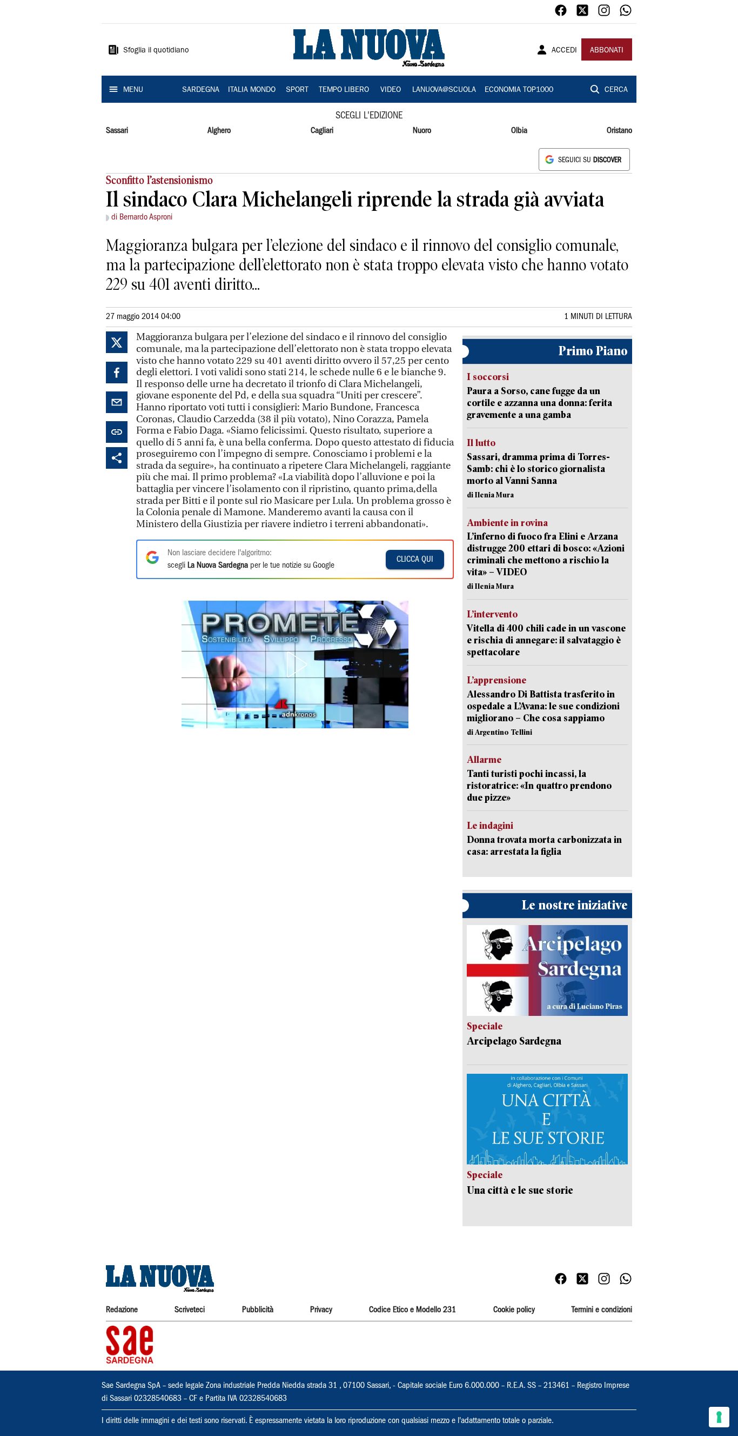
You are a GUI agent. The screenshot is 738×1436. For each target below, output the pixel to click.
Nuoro (422, 131)
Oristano (619, 131)
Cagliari (322, 131)
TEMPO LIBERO (344, 90)
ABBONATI (606, 51)
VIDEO (390, 90)
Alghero (219, 131)
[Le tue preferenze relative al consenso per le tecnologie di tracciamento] (719, 1417)
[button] (295, 664)
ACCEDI (564, 51)
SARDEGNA (200, 90)
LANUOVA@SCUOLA (444, 90)
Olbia (519, 131)
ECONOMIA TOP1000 (519, 90)
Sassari (117, 131)
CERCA (616, 90)
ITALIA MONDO (252, 90)
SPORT (297, 90)
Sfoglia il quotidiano (156, 51)
